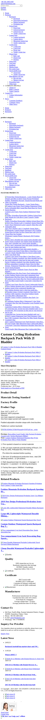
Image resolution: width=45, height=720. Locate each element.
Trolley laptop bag (19, 43)
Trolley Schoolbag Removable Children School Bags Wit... (24, 221)
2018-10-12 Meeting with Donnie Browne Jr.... (21, 665)
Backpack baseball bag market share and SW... (22, 646)
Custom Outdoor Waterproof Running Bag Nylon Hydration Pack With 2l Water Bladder (19, 439)
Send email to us (6, 388)
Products (8, 15)
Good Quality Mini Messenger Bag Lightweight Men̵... (23, 329)
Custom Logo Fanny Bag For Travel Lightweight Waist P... (24, 284)
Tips (2, 701)
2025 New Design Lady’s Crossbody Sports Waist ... (22, 228)
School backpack (19, 30)
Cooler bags (13, 45)
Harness (16, 59)
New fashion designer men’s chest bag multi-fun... (21, 290)
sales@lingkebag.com (17, 618)
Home (7, 13)
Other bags (12, 84)
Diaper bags (13, 54)
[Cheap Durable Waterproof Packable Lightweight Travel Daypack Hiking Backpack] (22, 544)
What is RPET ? (11, 655)
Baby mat (16, 56)
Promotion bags (14, 82)
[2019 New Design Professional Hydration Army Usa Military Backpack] (22, 497)
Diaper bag (17, 58)
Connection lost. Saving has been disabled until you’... (23, 314)
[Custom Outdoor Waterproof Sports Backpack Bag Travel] (21, 520)
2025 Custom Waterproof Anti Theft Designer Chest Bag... (24, 322)
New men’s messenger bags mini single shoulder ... (22, 249)
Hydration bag (18, 24)
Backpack (12, 17)
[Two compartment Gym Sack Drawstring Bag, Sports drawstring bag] (22, 532)
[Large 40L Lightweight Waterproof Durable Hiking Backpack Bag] (22, 510)
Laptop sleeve (18, 39)
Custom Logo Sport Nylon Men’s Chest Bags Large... (23, 256)
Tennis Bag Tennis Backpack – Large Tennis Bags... (22, 204)
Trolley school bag (19, 33)
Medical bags (13, 67)
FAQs (11, 97)
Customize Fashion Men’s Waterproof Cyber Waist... (22, 307)
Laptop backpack (19, 37)
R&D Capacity (14, 89)
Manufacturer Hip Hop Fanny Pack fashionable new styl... (24, 277)
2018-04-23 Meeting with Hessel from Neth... (20, 675)
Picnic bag (16, 50)
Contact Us (8, 93)
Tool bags (12, 63)
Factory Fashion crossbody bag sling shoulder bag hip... (23, 262)
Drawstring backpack (20, 20)
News (7, 99)
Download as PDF (18, 388)
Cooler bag (17, 46)
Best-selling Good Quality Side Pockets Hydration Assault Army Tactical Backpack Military (21, 435)
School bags (13, 26)
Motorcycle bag (18, 80)
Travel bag (16, 73)
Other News (13, 104)
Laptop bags (13, 35)
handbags (12, 65)
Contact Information (15, 95)
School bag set (18, 32)
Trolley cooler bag (19, 52)
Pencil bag (16, 28)
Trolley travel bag (19, 74)
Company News (14, 102)
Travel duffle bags (15, 71)
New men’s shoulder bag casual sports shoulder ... (21, 243)
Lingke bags (5, 714)
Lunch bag (17, 48)
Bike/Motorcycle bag (16, 76)
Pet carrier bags (14, 69)
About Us (12, 87)
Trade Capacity (14, 91)
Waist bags (12, 61)
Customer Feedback (15, 100)
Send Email (4, 712)
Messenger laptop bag (20, 41)
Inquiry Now (5, 634)
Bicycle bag (17, 78)
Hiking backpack (19, 22)
